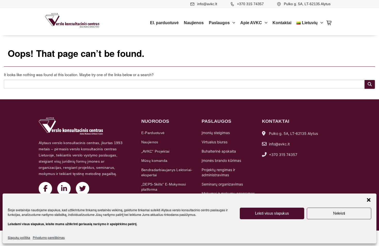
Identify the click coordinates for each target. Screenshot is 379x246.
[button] (368, 200)
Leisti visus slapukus (272, 213)
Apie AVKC (251, 23)
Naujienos (194, 23)
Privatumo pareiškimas (49, 237)
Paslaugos (219, 23)
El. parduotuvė (164, 23)
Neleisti (339, 213)
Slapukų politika (19, 237)
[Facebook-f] (45, 188)
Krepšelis (329, 23)
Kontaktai (282, 23)
